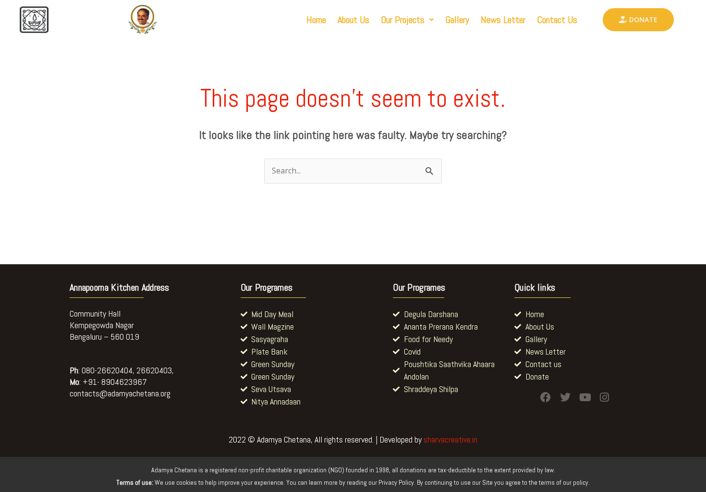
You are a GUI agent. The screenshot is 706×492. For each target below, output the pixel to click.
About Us (353, 19)
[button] (407, 20)
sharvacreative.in (450, 439)
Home (316, 19)
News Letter (503, 19)
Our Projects (403, 19)
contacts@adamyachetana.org (120, 393)
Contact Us (557, 19)
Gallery (457, 19)
